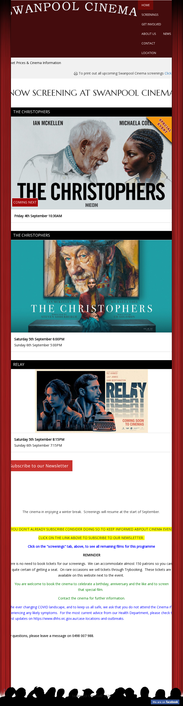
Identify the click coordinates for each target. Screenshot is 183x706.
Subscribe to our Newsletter (39, 466)
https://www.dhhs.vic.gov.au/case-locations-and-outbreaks (78, 618)
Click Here (172, 73)
